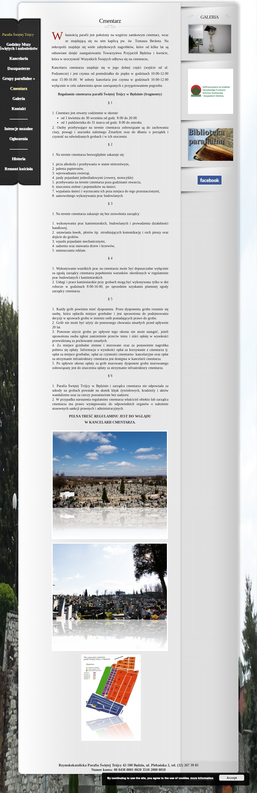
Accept (232, 777)
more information (201, 778)
